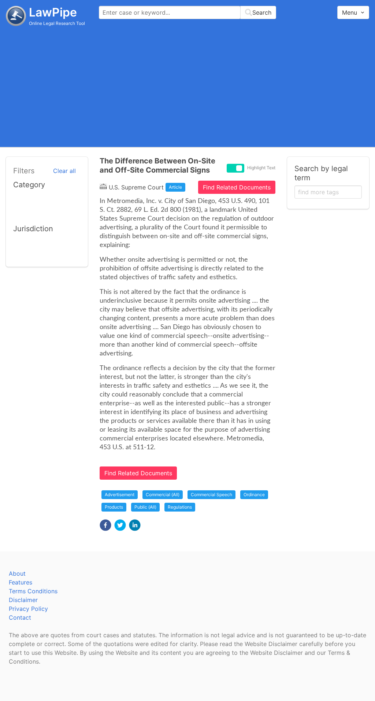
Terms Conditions (33, 591)
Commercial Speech (211, 494)
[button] (105, 525)
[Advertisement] (187, 86)
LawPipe (53, 12)
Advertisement (119, 494)
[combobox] (187, 12)
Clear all (64, 170)
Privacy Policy (28, 608)
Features (20, 582)
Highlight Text (261, 167)
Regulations (180, 507)
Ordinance (254, 494)
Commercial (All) (162, 494)
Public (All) (145, 507)
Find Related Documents (237, 187)
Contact (20, 617)
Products (114, 507)
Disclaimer (23, 600)
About (17, 573)
